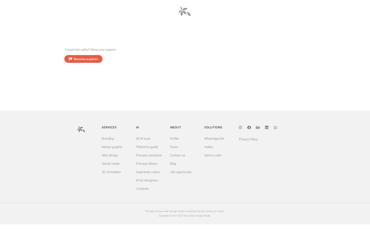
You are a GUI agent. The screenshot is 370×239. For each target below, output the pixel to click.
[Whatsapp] (275, 127)
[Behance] (258, 127)
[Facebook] (249, 127)
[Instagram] (240, 127)
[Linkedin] (266, 127)
